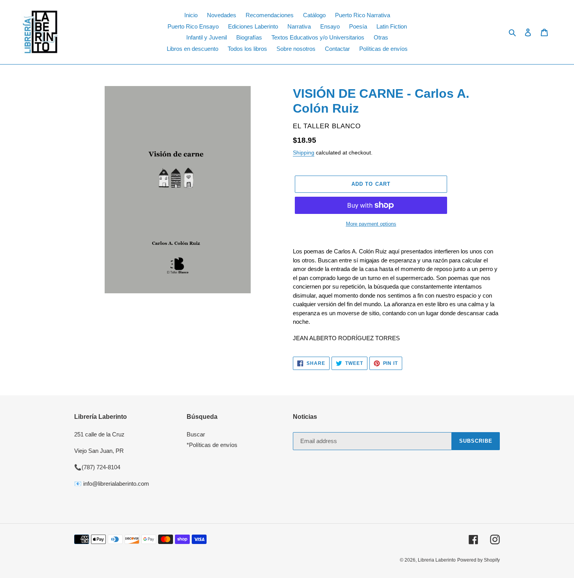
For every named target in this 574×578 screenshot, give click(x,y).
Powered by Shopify (478, 560)
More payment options (371, 224)
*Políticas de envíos (212, 445)
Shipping (303, 152)
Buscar (196, 434)
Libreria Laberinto (437, 560)
